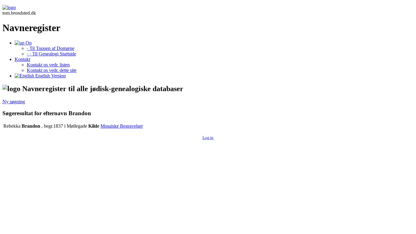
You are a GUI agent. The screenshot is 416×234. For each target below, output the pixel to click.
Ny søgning (13, 101)
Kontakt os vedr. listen (48, 64)
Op (28, 42)
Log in (208, 137)
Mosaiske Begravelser (121, 126)
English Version (50, 75)
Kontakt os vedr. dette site (51, 70)
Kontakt (22, 59)
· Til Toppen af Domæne (50, 48)
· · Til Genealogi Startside (51, 53)
